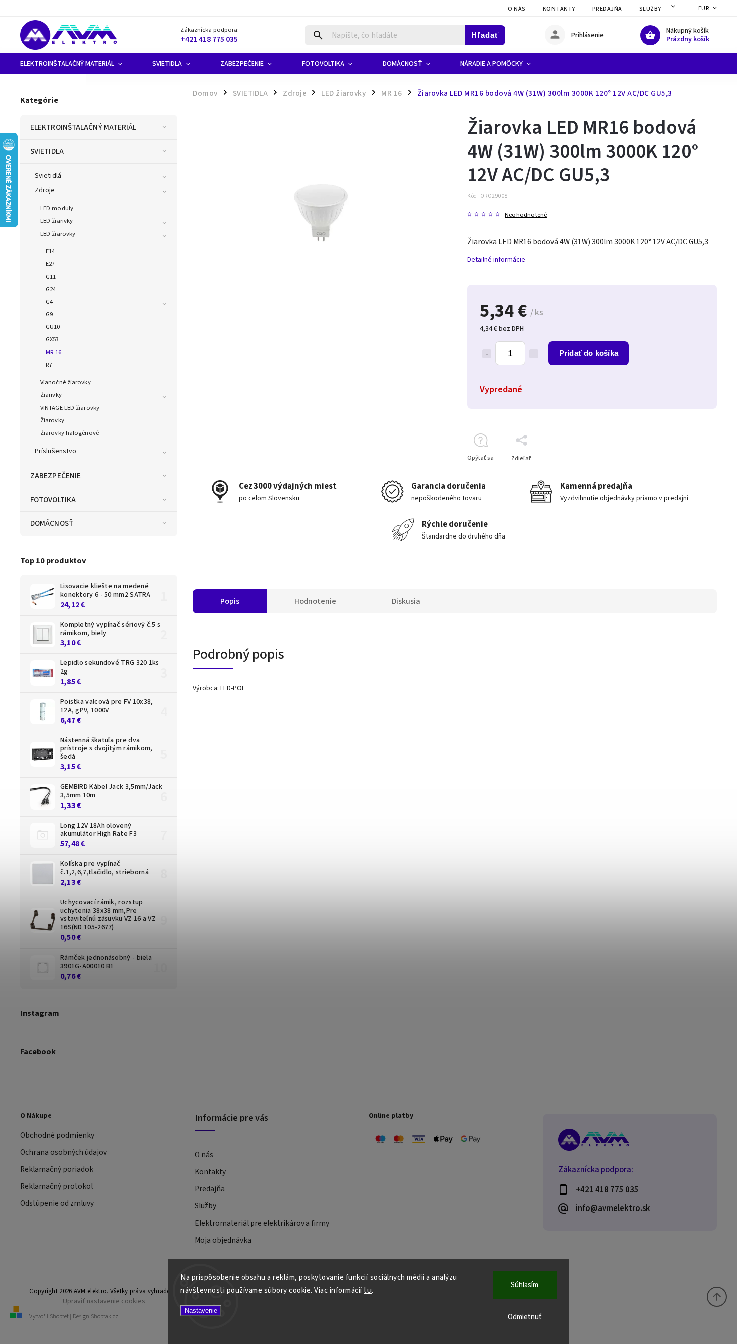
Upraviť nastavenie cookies (104, 1301)
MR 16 (54, 352)
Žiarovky (52, 420)
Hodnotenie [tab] (315, 601)
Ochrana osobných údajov (63, 1152)
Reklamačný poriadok (56, 1169)
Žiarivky (51, 394)
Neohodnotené (526, 215)
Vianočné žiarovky (65, 382)
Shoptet (59, 1316)
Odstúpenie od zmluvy (57, 1203)
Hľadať (485, 35)
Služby (650, 9)
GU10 (53, 326)
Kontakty (559, 9)
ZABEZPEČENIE (55, 475)
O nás (517, 9)
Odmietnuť (525, 1317)
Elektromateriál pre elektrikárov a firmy (262, 1223)
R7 (49, 364)
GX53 (52, 339)
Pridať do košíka (588, 353)
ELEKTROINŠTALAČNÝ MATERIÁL (83, 127)
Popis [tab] (229, 601)
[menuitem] (78, 63)
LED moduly (56, 208)
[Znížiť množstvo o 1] (486, 353)
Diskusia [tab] (406, 601)
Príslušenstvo (55, 451)
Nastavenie (201, 1310)
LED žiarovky (57, 233)
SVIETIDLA (47, 151)
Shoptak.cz (104, 1316)
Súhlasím (524, 1285)
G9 (49, 314)
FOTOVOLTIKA (53, 499)
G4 (49, 301)
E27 (50, 263)
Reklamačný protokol (56, 1186)
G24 (51, 289)
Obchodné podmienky (57, 1135)
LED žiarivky (56, 220)
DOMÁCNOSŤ (51, 523)
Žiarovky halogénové (69, 432)
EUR (703, 8)
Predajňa (607, 9)
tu (368, 1290)
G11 (51, 276)
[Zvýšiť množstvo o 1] (533, 353)
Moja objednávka (223, 1240)
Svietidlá (48, 176)
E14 (50, 251)
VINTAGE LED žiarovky (69, 407)
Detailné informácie (496, 260)
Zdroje (45, 190)
